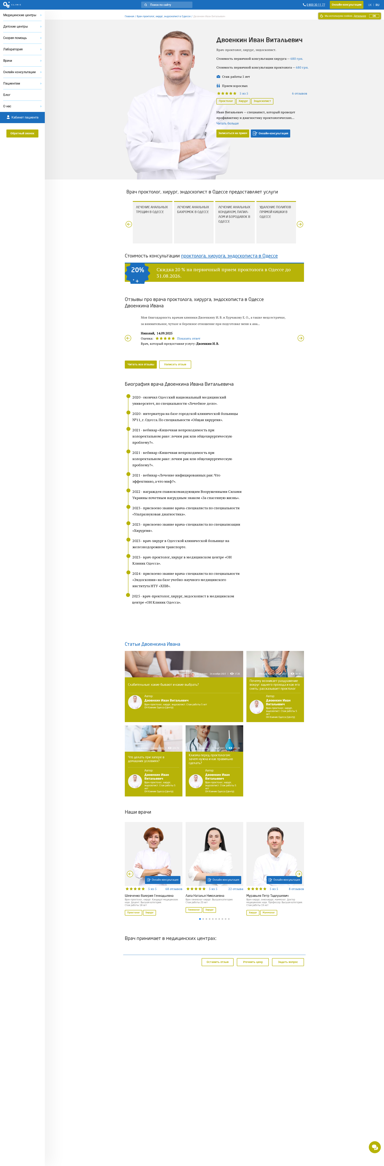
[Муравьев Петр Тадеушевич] (275, 869)
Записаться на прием (232, 133)
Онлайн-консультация (273, 133)
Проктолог (226, 101)
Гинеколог (194, 910)
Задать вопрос (288, 962)
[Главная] (12, 5)
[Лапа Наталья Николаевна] (214, 868)
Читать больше (227, 123)
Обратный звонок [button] (22, 133)
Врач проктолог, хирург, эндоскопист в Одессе (164, 16)
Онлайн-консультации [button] (346, 4)
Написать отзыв (175, 364)
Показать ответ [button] (188, 338)
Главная (129, 16)
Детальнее (360, 16)
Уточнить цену (253, 962)
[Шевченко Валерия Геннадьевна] (153, 869)
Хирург (243, 101)
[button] (166, 5)
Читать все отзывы (141, 364)
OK (374, 16)
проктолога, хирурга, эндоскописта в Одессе (229, 256)
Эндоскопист (262, 101)
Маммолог (269, 913)
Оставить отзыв (218, 962)
